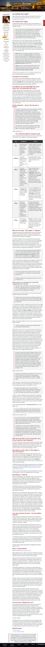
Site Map (26, 644)
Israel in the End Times (6, 60)
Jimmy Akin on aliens (6, 42)
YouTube (6, 32)
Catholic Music (6, 14)
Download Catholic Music (6, 25)
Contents (44, 23)
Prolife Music (6, 30)
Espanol (33, 644)
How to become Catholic (19, 631)
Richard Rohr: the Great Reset (6, 54)
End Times (6, 39)
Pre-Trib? (6, 44)
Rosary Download (6, 28)
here (22, 131)
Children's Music (6, 27)
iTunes (6, 34)
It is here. (17, 546)
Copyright (19, 644)
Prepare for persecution (6, 47)
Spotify (6, 35)
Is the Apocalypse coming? (6, 51)
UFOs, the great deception (6, 57)
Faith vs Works (17, 630)
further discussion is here (26, 550)
